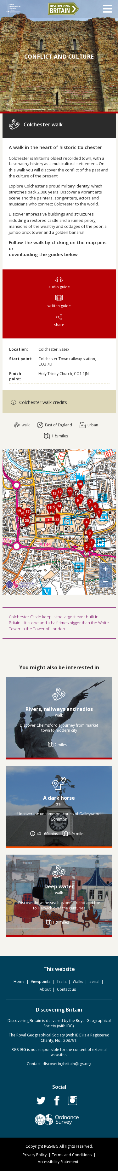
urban (92, 425)
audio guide (59, 287)
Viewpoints (40, 981)
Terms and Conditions (72, 1154)
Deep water (59, 886)
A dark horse (59, 797)
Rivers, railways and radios (59, 709)
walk (25, 425)
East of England (58, 425)
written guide (59, 306)
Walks (78, 981)
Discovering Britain (63, 8)
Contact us (66, 989)
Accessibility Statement (58, 1161)
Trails (61, 981)
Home (19, 981)
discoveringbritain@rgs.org (66, 1063)
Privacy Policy (35, 1154)
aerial (94, 981)
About (45, 989)
